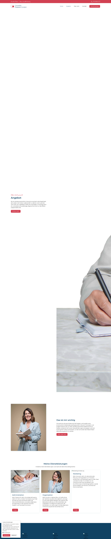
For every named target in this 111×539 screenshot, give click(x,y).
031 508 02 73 (96, 1)
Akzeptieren (6, 535)
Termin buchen (95, 6)
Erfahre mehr (15, 211)
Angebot (68, 6)
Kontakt (84, 6)
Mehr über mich (62, 434)
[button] (11, 532)
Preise (15, 510)
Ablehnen (14, 535)
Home (61, 6)
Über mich (76, 6)
